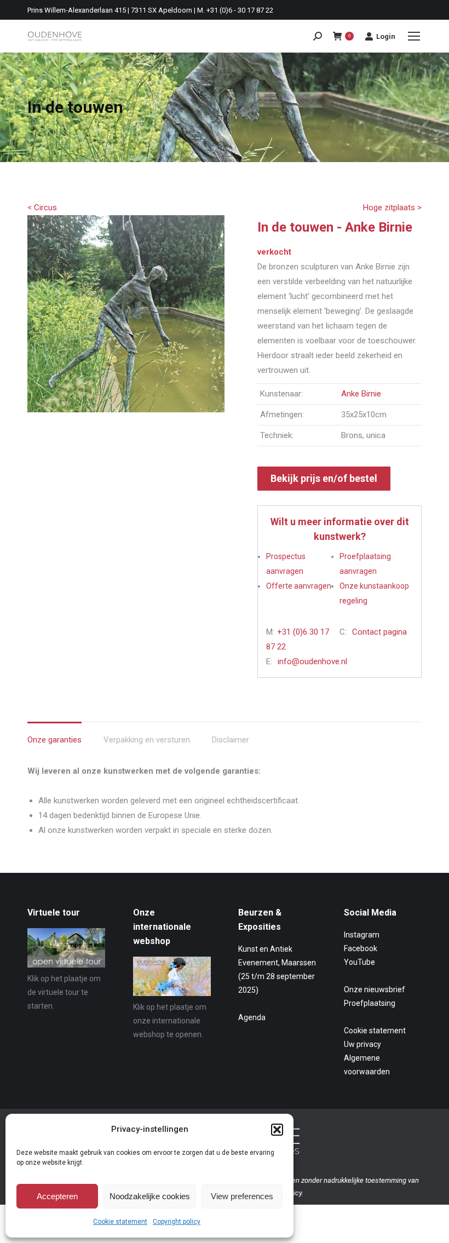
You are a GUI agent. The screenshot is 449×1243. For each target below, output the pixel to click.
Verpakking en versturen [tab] (146, 740)
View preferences (242, 1196)
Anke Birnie (361, 394)
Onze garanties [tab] (54, 740)
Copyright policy (176, 1221)
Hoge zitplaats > (392, 207)
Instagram (361, 934)
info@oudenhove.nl (312, 661)
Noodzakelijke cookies (150, 1196)
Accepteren (57, 1196)
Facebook (360, 948)
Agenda (252, 1017)
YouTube (359, 962)
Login (385, 36)
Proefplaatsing (369, 1003)
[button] (277, 1129)
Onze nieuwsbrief (374, 989)
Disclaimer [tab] (230, 740)
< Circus (42, 207)
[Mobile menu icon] (414, 36)
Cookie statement (120, 1221)
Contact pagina (379, 632)
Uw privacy (362, 1044)
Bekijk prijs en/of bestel (323, 478)
